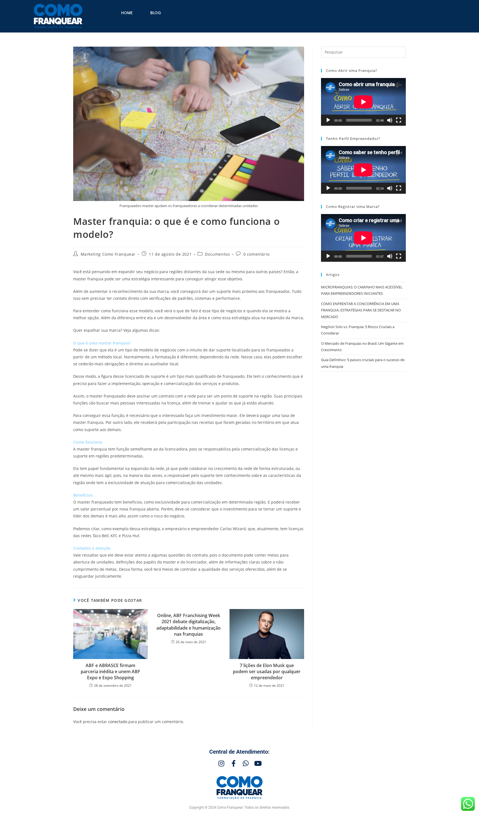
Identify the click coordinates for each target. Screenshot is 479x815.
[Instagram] (221, 763)
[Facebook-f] (233, 763)
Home (127, 13)
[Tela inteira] (398, 120)
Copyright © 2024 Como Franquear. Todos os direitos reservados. (239, 807)
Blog (155, 13)
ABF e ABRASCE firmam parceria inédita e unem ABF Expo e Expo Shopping (110, 671)
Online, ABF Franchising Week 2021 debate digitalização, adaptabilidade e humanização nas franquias (188, 624)
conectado (117, 721)
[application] (363, 102)
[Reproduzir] (328, 120)
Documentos (217, 254)
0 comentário (256, 254)
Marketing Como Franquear (108, 254)
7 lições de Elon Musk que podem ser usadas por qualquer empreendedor (266, 671)
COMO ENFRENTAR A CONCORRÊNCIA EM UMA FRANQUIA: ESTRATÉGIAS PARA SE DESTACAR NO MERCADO (361, 310)
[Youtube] (257, 763)
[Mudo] (390, 120)
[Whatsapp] (245, 763)
